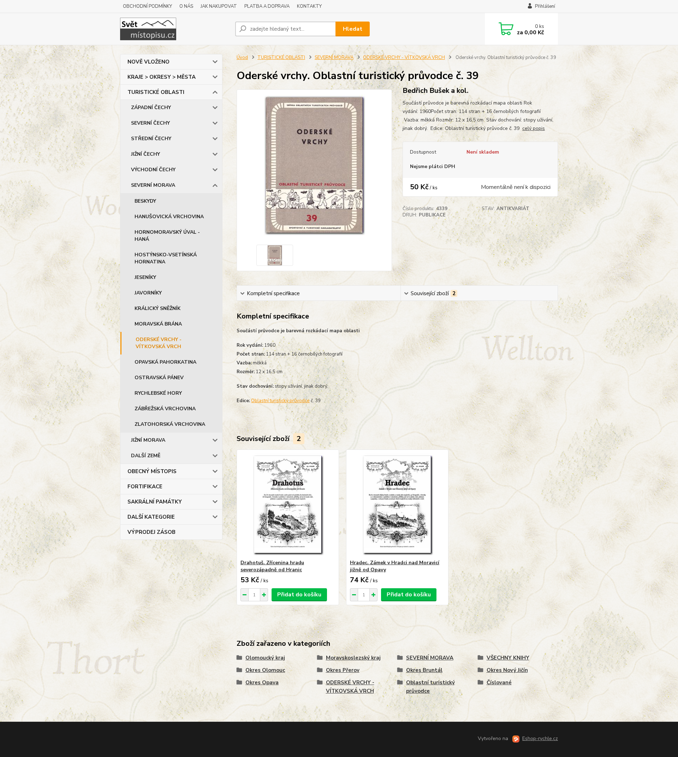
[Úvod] (175, 29)
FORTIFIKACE (144, 486)
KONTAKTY (309, 6)
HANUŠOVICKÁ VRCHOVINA (169, 216)
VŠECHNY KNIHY (508, 657)
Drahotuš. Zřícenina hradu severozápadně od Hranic (272, 566)
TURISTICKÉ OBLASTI (155, 92)
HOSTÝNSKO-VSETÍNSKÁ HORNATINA (166, 258)
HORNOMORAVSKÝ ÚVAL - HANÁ (167, 236)
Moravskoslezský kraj (353, 657)
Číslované (499, 682)
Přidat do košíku (299, 594)
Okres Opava (262, 682)
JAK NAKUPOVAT (219, 6)
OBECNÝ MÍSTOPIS (152, 471)
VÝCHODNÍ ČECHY (153, 169)
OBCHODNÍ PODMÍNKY (147, 6)
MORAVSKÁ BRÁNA (158, 324)
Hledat (352, 29)
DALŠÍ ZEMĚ (145, 455)
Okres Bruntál (424, 670)
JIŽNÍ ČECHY (145, 154)
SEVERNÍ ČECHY (150, 123)
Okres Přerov (342, 670)
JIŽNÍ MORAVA (148, 440)
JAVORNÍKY (148, 293)
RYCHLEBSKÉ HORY (158, 393)
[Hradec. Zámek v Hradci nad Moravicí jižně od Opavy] (397, 504)
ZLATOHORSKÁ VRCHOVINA (170, 424)
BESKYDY (145, 201)
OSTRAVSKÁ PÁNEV (159, 377)
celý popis (533, 128)
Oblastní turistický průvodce (280, 401)
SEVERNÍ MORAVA (153, 185)
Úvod (242, 57)
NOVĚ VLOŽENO (148, 61)
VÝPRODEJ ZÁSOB (151, 532)
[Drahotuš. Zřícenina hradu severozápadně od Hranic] (287, 504)
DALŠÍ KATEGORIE (151, 516)
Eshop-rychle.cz (540, 738)
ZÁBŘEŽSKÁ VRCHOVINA (165, 408)
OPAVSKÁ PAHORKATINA (165, 362)
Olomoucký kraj (265, 657)
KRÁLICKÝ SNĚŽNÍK (157, 308)
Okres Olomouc (265, 670)
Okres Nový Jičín (507, 670)
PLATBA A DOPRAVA (267, 6)
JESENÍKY (145, 277)
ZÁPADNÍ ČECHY (151, 107)
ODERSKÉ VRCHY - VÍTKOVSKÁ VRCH (159, 343)
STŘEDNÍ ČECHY (151, 138)
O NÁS (186, 6)
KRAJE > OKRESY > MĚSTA (161, 77)
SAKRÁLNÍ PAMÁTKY (154, 501)
